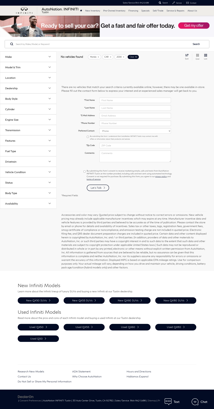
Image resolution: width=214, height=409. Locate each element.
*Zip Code (90, 145)
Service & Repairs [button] (175, 10)
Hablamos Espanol (138, 376)
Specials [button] (145, 10)
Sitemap (152, 400)
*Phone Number (88, 123)
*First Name (89, 100)
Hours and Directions (139, 371)
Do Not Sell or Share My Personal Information (44, 381)
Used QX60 (128, 327)
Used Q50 (36, 338)
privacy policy (161, 176)
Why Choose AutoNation (87, 376)
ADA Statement (81, 371)
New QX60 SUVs (128, 300)
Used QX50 (36, 327)
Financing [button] (133, 10)
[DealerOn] (26, 396)
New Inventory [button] (92, 10)
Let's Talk (96, 187)
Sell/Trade (158, 10)
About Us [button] (192, 10)
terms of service (94, 179)
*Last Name (89, 108)
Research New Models (31, 371)
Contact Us (24, 376)
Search (196, 44)
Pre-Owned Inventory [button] (114, 10)
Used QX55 (82, 327)
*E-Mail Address (88, 115)
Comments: (90, 153)
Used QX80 (174, 327)
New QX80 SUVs (174, 300)
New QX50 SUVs (36, 300)
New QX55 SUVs (82, 300)
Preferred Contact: (86, 131)
